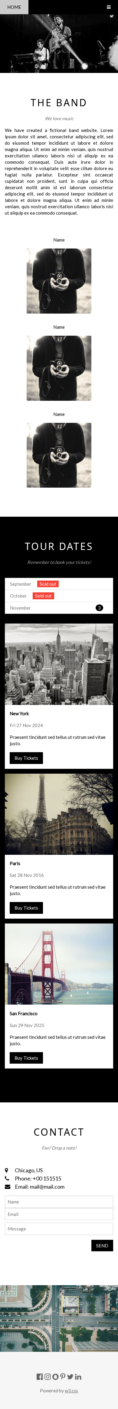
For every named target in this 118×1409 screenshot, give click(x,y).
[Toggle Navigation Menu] (109, 7)
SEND (102, 1245)
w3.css (71, 1390)
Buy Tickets (26, 758)
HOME (14, 7)
